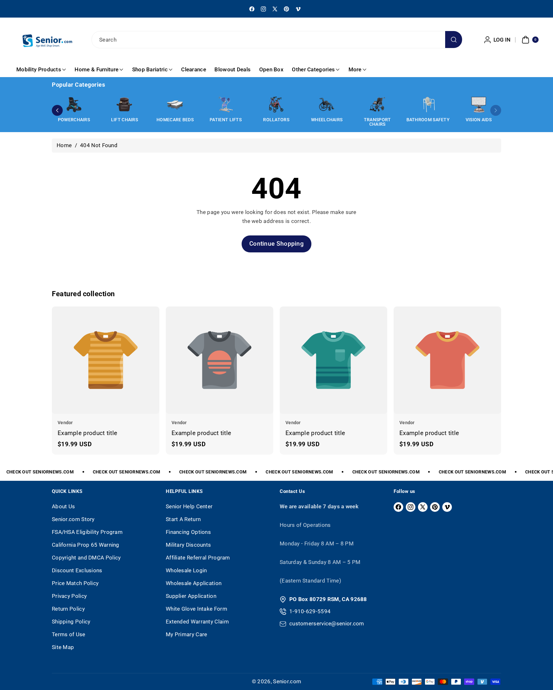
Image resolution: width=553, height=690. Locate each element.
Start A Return (183, 519)
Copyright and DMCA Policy (86, 557)
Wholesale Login (186, 570)
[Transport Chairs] (377, 105)
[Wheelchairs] (327, 105)
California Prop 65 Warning (85, 545)
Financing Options (188, 532)
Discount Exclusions (77, 570)
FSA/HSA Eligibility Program (87, 532)
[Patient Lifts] (226, 105)
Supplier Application (191, 596)
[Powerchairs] (74, 105)
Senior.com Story (73, 519)
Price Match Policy (75, 583)
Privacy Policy (69, 596)
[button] (529, 39)
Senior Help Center (189, 506)
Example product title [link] (87, 433)
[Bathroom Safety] (428, 105)
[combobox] (276, 39)
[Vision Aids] (478, 105)
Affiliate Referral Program (198, 557)
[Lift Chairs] (124, 105)
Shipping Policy (71, 621)
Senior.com (287, 681)
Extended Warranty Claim (197, 621)
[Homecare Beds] (175, 105)
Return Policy (68, 609)
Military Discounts (188, 545)
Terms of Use (68, 634)
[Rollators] (276, 105)
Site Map (63, 647)
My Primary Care (186, 634)
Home (64, 145)
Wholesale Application (193, 583)
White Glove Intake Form (196, 609)
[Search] (453, 39)
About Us (63, 506)
